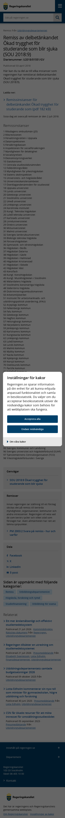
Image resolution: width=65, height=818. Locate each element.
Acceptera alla (32, 419)
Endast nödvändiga (33, 429)
